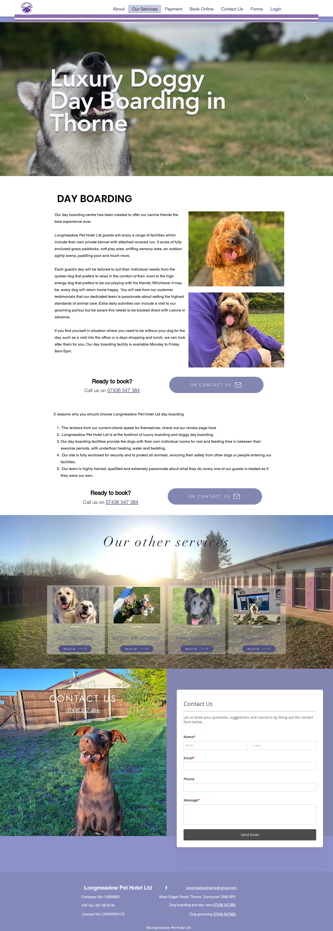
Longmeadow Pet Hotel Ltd (118, 883)
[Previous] (26, 99)
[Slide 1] (162, 164)
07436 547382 (224, 910)
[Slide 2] (166, 164)
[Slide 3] (171, 164)
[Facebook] (166, 883)
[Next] (306, 99)
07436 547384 (224, 900)
